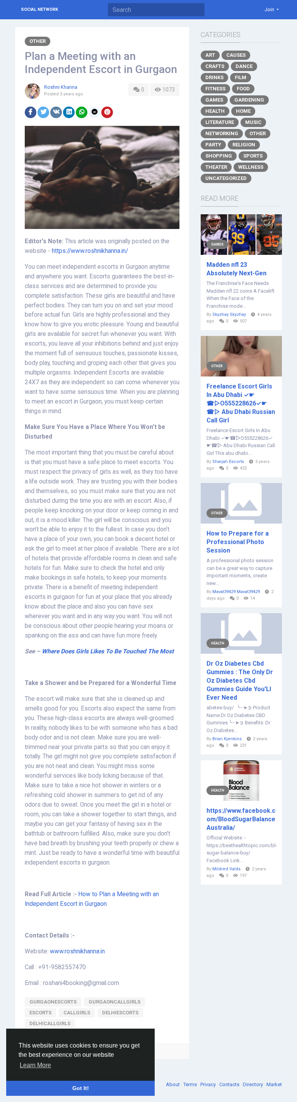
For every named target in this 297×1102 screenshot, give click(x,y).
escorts (40, 1013)
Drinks (214, 77)
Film (240, 77)
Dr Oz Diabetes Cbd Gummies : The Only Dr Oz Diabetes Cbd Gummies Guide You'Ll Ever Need (240, 680)
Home (243, 111)
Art (210, 55)
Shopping (218, 156)
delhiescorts (120, 1013)
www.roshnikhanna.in (77, 951)
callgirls (76, 1013)
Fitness (215, 89)
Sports (253, 156)
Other (37, 41)
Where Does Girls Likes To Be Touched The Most (108, 651)
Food (243, 89)
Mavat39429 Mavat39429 (236, 591)
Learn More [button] (35, 1065)
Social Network (39, 9)
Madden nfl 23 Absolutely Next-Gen (236, 269)
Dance (244, 66)
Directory (253, 1084)
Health (215, 111)
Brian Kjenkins (227, 738)
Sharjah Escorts (228, 461)
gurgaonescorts (53, 1002)
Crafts (214, 66)
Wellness (250, 167)
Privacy (208, 1084)
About (173, 1084)
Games (214, 100)
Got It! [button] (80, 1088)
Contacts (230, 1084)
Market (274, 1084)
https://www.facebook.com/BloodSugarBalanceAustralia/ (241, 819)
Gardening (249, 100)
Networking (221, 133)
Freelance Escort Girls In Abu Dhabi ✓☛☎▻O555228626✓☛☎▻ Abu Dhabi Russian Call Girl (241, 403)
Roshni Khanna (60, 87)
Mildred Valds (226, 868)
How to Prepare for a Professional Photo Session (238, 542)
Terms (190, 1084)
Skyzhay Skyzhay (229, 314)
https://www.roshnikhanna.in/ (90, 251)
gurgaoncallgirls (114, 1002)
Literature (219, 122)
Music (253, 122)
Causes (236, 55)
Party (213, 144)
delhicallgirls (49, 1023)
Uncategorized (226, 178)
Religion (243, 144)
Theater (216, 167)
